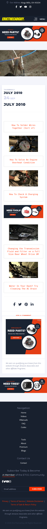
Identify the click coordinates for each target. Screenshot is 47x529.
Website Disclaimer (35, 501)
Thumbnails (9, 90)
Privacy (5, 501)
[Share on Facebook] (14, 304)
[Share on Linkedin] (32, 304)
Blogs (23, 450)
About (23, 443)
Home (23, 412)
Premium (24, 447)
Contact (23, 463)
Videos (23, 416)
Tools (23, 439)
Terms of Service (18, 501)
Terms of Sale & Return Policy (23, 504)
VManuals (23, 420)
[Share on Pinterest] (26, 304)
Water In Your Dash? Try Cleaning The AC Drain (24, 287)
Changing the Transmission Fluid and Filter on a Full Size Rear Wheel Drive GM (24, 251)
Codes (23, 427)
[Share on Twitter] (20, 304)
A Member (8, 474)
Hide (39, 320)
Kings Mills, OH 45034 (30, 2)
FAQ (23, 423)
